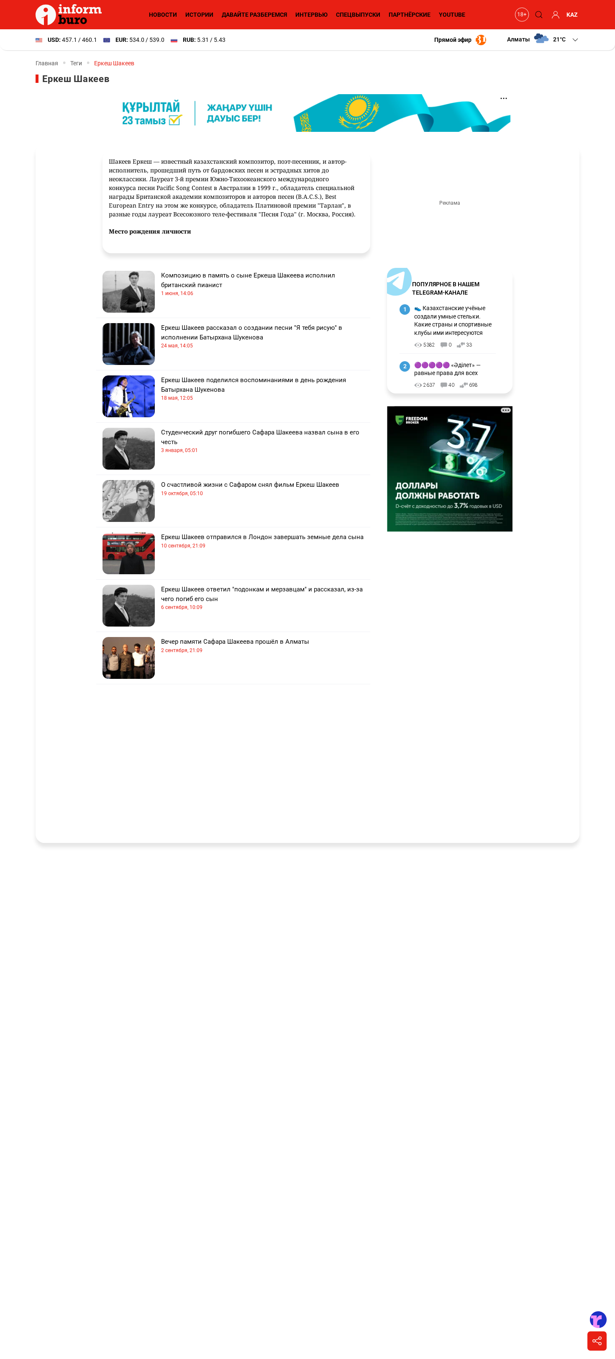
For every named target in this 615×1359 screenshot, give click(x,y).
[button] (543, 39)
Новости (163, 14)
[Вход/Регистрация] (554, 14)
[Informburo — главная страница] (71, 14)
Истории (199, 14)
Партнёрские (409, 14)
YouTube (452, 14)
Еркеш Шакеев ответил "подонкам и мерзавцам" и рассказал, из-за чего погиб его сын (262, 598)
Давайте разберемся (254, 14)
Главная (47, 63)
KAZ (572, 14)
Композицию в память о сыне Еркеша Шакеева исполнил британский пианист (248, 284)
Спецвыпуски (358, 14)
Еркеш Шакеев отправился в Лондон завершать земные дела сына (262, 541)
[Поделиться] (597, 1341)
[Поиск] (537, 14)
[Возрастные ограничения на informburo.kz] (520, 14)
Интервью (311, 14)
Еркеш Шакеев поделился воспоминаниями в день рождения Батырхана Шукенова (253, 388)
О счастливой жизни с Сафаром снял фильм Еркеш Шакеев (250, 488)
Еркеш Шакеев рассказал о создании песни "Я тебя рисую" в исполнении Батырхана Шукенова (251, 336)
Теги (76, 63)
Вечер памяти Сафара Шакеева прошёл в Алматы (235, 645)
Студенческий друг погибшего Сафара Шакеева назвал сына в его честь (260, 441)
